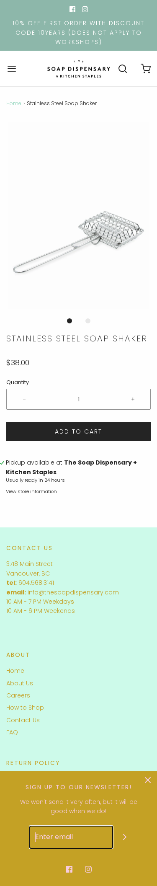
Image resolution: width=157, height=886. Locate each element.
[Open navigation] (11, 68)
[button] (78, 216)
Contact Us (23, 720)
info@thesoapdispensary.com (73, 592)
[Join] (124, 837)
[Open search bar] (122, 68)
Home (13, 103)
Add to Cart (78, 431)
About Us (19, 683)
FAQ (12, 732)
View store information (31, 491)
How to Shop (25, 707)
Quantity (17, 382)
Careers (18, 695)
